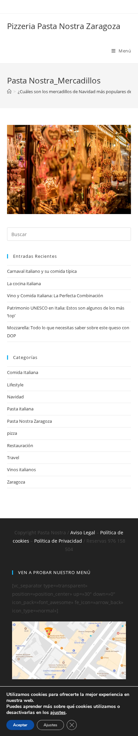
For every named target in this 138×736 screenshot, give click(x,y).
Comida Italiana (22, 372)
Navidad (15, 397)
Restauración (20, 445)
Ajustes (50, 725)
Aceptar (20, 725)
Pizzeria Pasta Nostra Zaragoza (63, 25)
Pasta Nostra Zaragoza (29, 421)
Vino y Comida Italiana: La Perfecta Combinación (55, 296)
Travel (13, 457)
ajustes (58, 713)
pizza (12, 433)
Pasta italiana (20, 409)
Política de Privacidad (58, 541)
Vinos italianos (21, 470)
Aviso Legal (82, 532)
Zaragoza (16, 482)
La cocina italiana (24, 284)
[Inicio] (9, 91)
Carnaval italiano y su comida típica (42, 271)
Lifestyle (15, 385)
